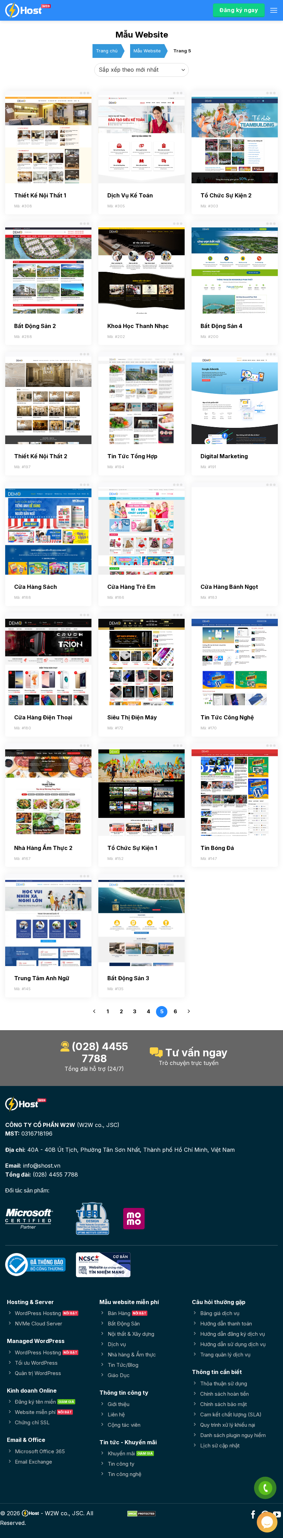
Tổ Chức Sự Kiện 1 (132, 847)
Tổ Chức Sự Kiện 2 (226, 195)
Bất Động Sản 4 (221, 325)
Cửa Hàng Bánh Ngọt (229, 586)
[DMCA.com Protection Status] (141, 1513)
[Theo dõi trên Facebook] (253, 1515)
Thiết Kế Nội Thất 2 (40, 456)
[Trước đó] (94, 1012)
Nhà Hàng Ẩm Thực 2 (43, 847)
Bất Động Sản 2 (35, 325)
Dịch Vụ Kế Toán (130, 195)
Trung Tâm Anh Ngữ (41, 978)
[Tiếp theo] (189, 1012)
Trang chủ (107, 50)
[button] (274, 10)
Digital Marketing (224, 456)
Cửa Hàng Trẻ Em (131, 586)
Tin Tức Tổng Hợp (132, 456)
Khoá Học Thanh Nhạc (138, 325)
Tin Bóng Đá (217, 847)
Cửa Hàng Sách (35, 586)
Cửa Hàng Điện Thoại (43, 717)
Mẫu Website (147, 50)
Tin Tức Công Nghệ (227, 717)
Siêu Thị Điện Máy (132, 717)
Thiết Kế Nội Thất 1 (40, 195)
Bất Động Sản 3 (128, 978)
